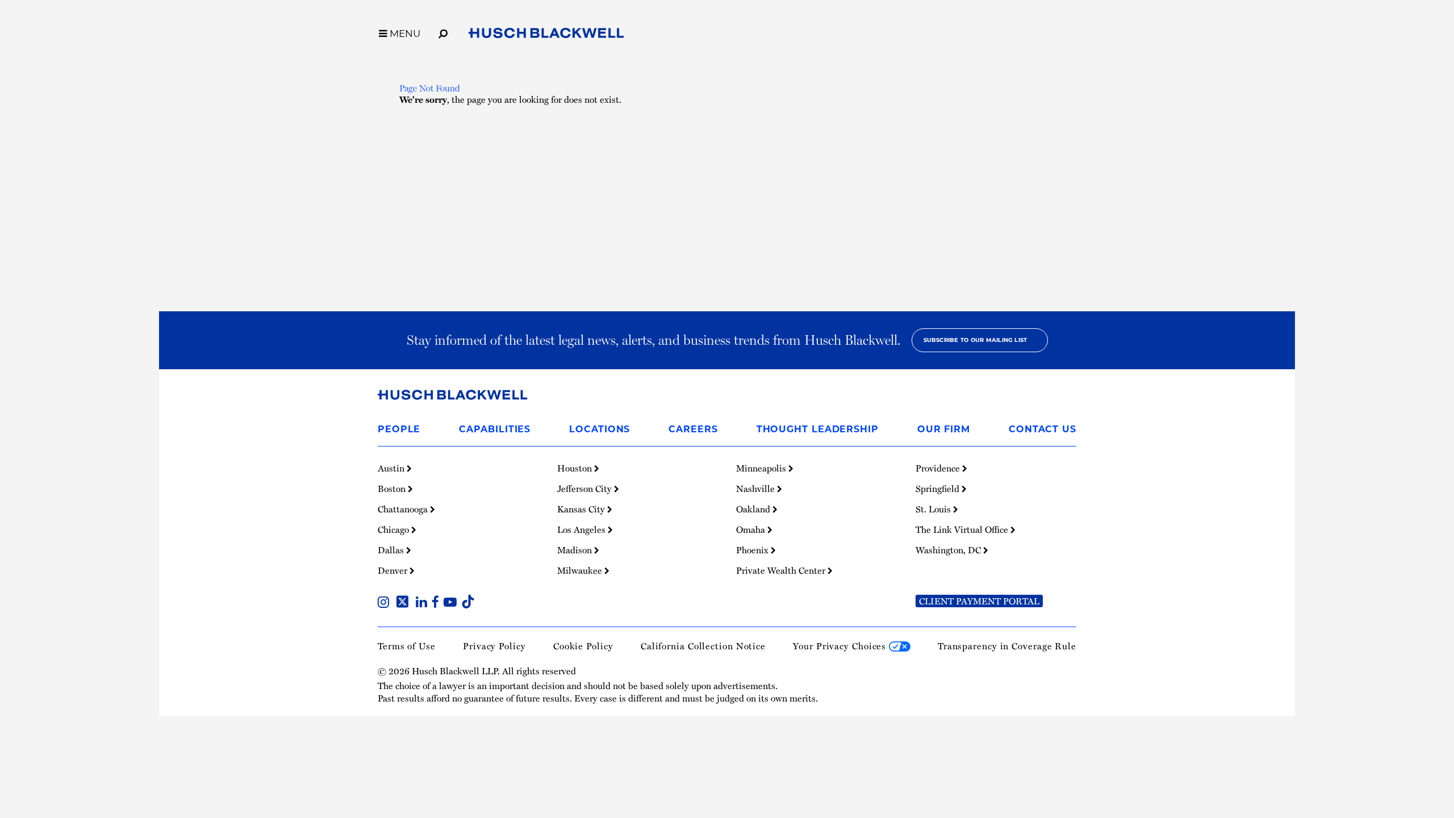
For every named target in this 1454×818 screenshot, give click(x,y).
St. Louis (934, 509)
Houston (575, 468)
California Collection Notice (703, 646)
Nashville (756, 488)
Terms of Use (407, 646)
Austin (392, 468)
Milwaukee (580, 570)
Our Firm (943, 429)
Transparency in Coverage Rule (1007, 646)
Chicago (394, 529)
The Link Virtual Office (963, 529)
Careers (692, 429)
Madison (575, 550)
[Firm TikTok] (468, 603)
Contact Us (1042, 429)
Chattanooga (404, 509)
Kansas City (582, 509)
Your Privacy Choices (841, 646)
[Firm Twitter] (405, 603)
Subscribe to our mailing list (975, 340)
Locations (599, 429)
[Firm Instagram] (386, 603)
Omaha (751, 529)
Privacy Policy (494, 646)
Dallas (392, 550)
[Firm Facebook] (438, 603)
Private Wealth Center (782, 570)
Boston (393, 488)
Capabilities (494, 429)
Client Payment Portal (979, 601)
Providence (939, 468)
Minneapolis (762, 468)
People (399, 429)
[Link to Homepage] (546, 35)
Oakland (754, 509)
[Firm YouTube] (452, 603)
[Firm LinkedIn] (424, 603)
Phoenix (753, 550)
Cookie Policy (583, 646)
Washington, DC (949, 550)
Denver (394, 570)
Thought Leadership (818, 429)
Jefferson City (585, 488)
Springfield (939, 488)
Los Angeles (582, 529)
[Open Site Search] (443, 32)
